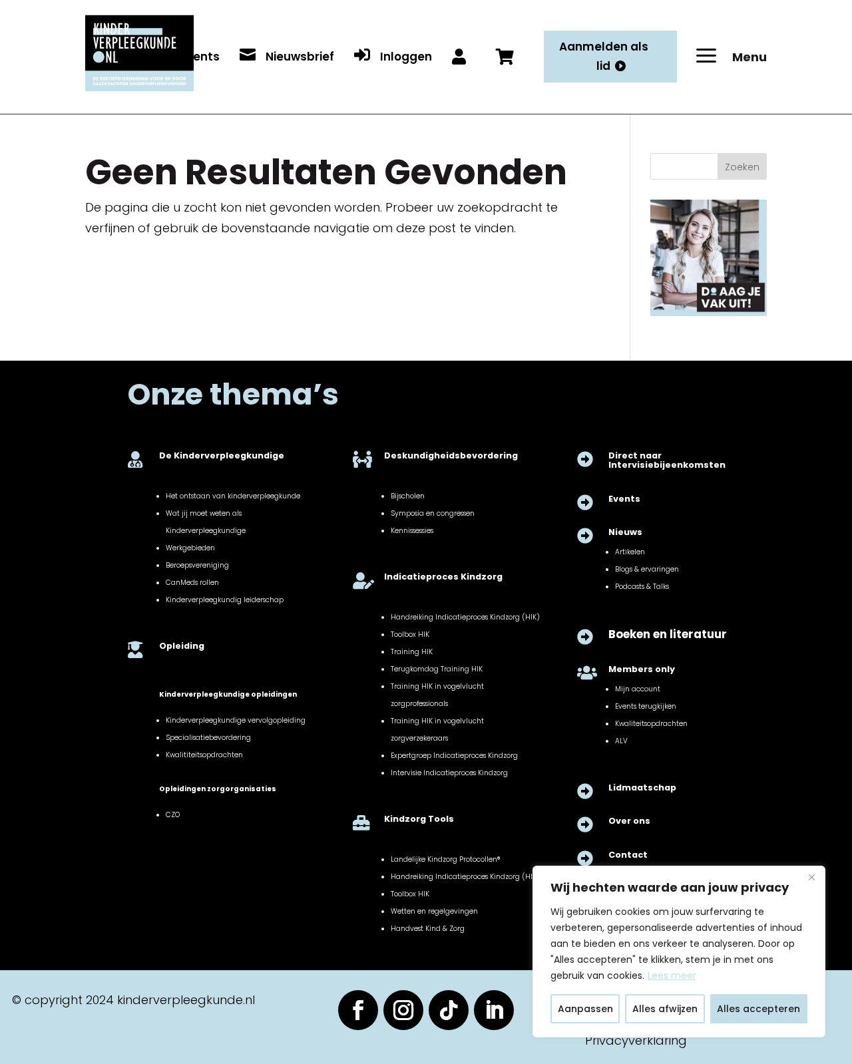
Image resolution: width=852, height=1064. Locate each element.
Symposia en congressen (433, 513)
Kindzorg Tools (419, 818)
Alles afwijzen (665, 1008)
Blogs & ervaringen (647, 569)
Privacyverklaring (636, 1040)
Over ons (629, 820)
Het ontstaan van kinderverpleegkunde (233, 496)
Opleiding (181, 645)
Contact (628, 854)
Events (624, 498)
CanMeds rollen (192, 583)
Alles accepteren (758, 1008)
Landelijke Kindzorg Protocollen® (445, 859)
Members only (641, 669)
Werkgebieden (190, 548)
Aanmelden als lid (603, 56)
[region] (678, 951)
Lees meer (672, 975)
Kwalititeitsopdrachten (204, 755)
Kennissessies (412, 531)
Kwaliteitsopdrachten (651, 724)
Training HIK (412, 652)
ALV (621, 741)
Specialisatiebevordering (208, 738)
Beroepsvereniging (197, 565)
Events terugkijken (645, 706)
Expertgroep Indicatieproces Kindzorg (454, 756)
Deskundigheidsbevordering (451, 455)
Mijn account (637, 689)
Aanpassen (585, 1008)
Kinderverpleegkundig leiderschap (225, 600)
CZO (173, 815)
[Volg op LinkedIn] (494, 1010)
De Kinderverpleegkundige (221, 455)
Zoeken (742, 167)
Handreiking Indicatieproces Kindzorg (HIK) (465, 617)
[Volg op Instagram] (403, 1010)
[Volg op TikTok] (449, 1010)
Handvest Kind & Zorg (428, 929)
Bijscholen (408, 496)
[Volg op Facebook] (358, 1010)
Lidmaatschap (642, 787)
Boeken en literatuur (667, 634)
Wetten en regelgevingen (434, 911)
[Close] (811, 877)
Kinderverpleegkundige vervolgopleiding (236, 720)
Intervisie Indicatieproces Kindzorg (449, 773)
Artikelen (630, 552)
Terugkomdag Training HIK (437, 669)
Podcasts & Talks (642, 587)
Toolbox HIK (410, 634)
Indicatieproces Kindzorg (443, 576)
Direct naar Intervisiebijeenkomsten (667, 460)
